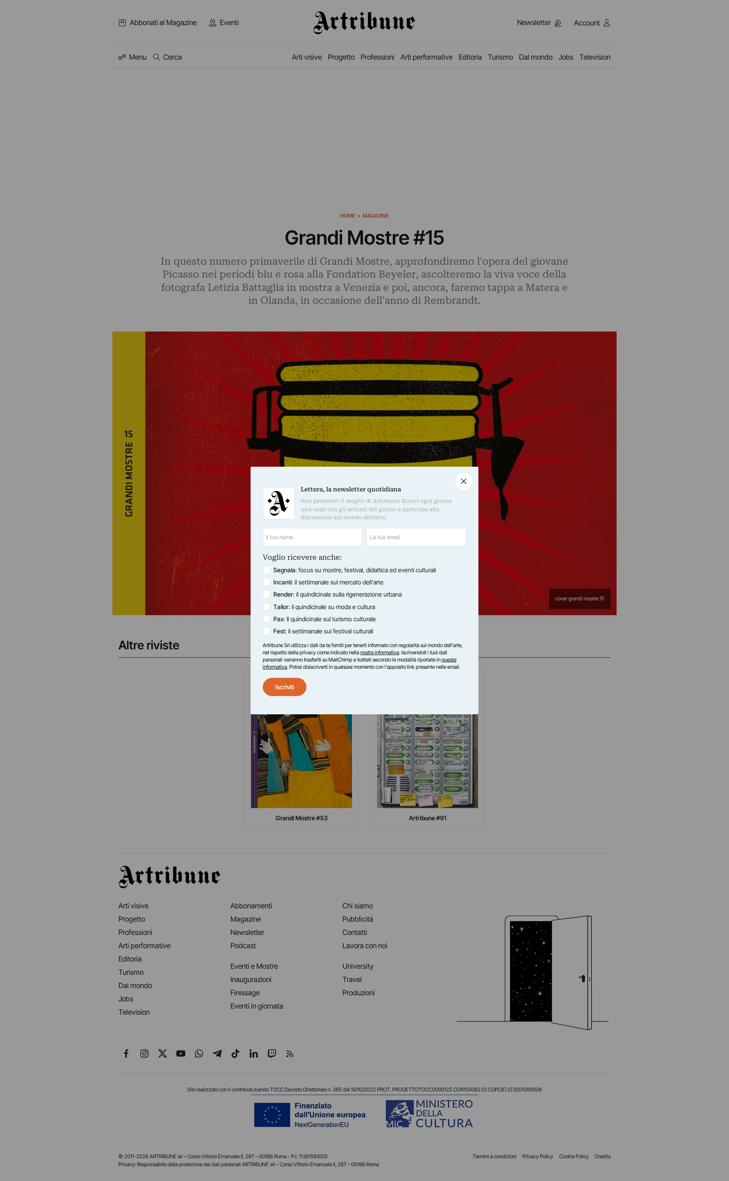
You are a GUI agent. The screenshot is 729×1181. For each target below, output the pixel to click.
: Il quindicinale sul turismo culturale (324, 619)
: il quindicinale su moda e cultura (324, 607)
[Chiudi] (463, 481)
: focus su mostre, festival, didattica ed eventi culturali (354, 570)
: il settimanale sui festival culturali (323, 631)
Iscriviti (284, 687)
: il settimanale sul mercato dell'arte (328, 582)
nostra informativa (379, 652)
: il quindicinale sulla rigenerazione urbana (337, 594)
